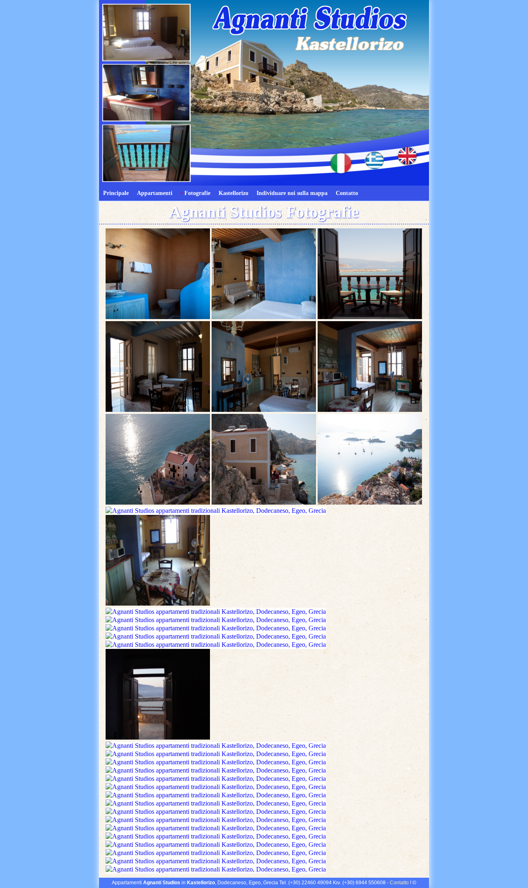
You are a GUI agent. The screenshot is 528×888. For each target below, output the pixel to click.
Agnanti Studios (161, 883)
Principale (116, 193)
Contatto (347, 193)
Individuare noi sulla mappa (292, 193)
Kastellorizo (233, 193)
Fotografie (195, 193)
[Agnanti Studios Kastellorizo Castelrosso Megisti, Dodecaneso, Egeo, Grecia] (158, 316)
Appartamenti (154, 193)
